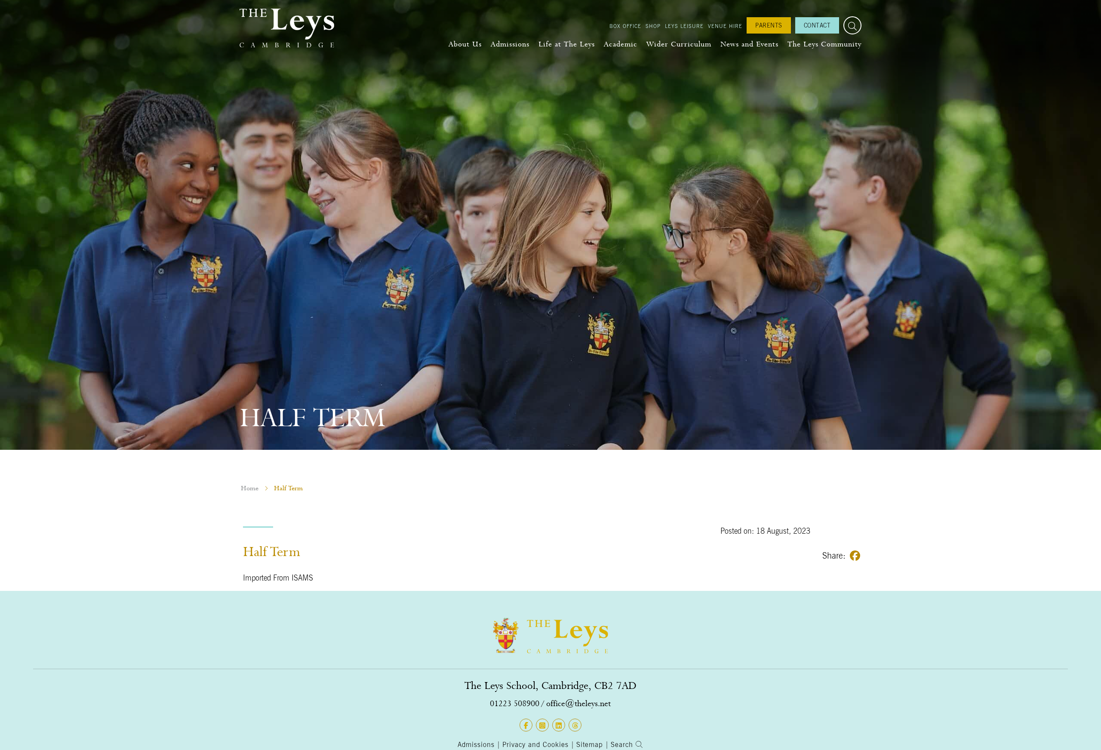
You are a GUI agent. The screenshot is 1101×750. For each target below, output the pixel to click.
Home (249, 488)
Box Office (625, 25)
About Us (465, 44)
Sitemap (589, 744)
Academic (620, 44)
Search (623, 744)
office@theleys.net (578, 703)
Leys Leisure (684, 25)
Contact (817, 25)
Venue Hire (725, 25)
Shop (653, 25)
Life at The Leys (566, 44)
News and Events (749, 44)
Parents (768, 25)
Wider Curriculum (678, 44)
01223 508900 (514, 703)
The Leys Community (824, 44)
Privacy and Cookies (535, 744)
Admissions (510, 44)
